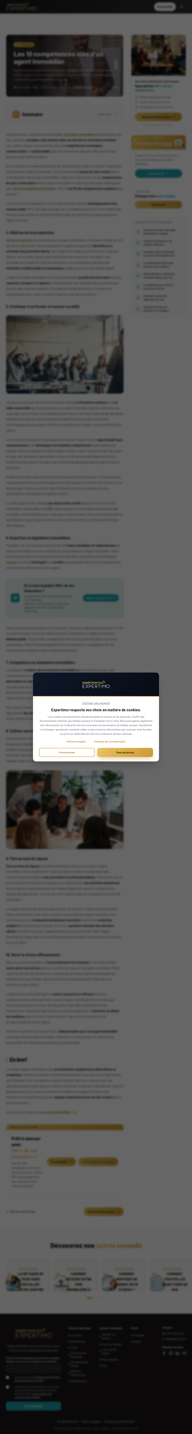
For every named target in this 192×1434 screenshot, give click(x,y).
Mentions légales (76, 741)
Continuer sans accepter (96, 703)
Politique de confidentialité (109, 741)
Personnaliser (67, 752)
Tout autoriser (125, 752)
